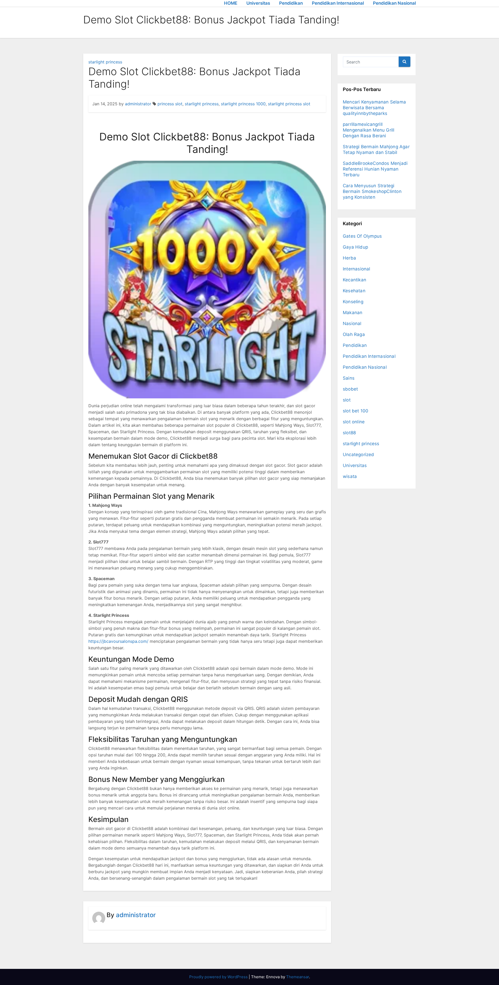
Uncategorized (358, 454)
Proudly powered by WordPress (219, 976)
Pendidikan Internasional (338, 3)
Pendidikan (291, 3)
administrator (138, 103)
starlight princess (105, 61)
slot (347, 400)
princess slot (169, 103)
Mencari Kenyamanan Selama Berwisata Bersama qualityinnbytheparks (374, 107)
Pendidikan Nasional (394, 3)
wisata (350, 476)
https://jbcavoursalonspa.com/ (118, 641)
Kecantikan (354, 279)
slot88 (349, 432)
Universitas (258, 3)
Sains (348, 378)
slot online (354, 421)
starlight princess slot (289, 103)
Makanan (352, 312)
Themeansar (297, 976)
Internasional (356, 268)
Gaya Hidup (355, 247)
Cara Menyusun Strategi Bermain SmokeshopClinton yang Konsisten (372, 191)
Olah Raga (354, 334)
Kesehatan (354, 290)
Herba (349, 258)
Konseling (353, 301)
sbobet (350, 389)
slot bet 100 (355, 410)
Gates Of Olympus (362, 236)
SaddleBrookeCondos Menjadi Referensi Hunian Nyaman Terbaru (375, 169)
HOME (230, 3)
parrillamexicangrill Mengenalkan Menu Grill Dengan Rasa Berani (368, 130)
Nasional (352, 323)
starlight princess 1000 (243, 103)
